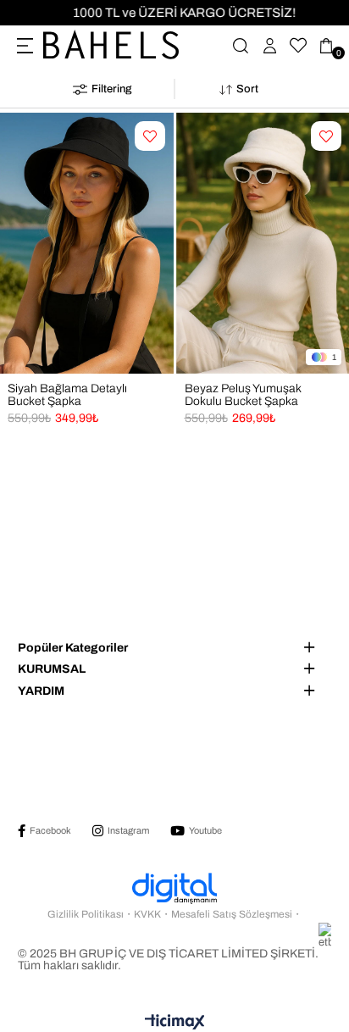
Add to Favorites (150, 147)
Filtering (111, 89)
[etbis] (312, 935)
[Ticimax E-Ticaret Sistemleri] (175, 1023)
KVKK (147, 914)
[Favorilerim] (298, 45)
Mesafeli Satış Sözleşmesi (231, 914)
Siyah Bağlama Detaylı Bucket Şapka (67, 395)
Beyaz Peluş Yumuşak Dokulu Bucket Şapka (243, 395)
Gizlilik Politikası (85, 914)
